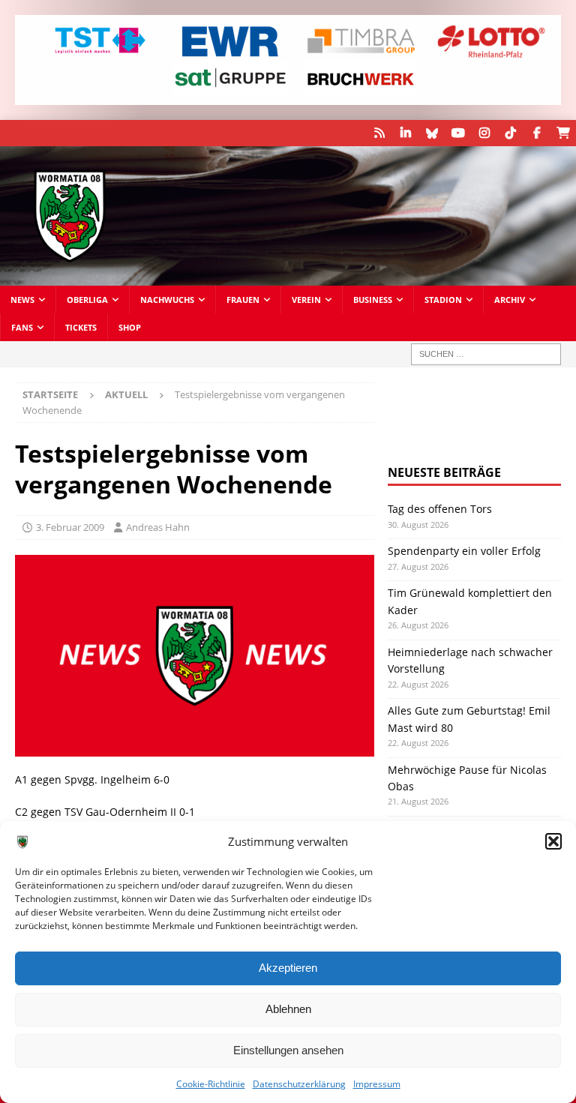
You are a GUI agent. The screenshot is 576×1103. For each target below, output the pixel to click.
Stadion (443, 299)
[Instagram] (484, 133)
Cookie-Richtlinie (210, 1084)
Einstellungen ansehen (288, 1050)
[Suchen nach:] (486, 354)
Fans (22, 327)
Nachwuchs (167, 299)
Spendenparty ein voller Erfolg (464, 551)
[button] (553, 841)
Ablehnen (288, 1009)
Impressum (376, 1084)
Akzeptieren (288, 967)
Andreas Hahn (158, 527)
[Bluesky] (431, 133)
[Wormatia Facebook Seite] (537, 133)
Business (372, 299)
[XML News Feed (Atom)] (379, 133)
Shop (129, 327)
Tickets (81, 327)
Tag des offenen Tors (440, 509)
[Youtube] (458, 133)
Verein (306, 299)
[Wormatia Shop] (563, 133)
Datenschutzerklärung (299, 1084)
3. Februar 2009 (70, 527)
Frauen (243, 299)
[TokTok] (510, 133)
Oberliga (87, 299)
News (22, 299)
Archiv (509, 299)
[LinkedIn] (405, 133)
